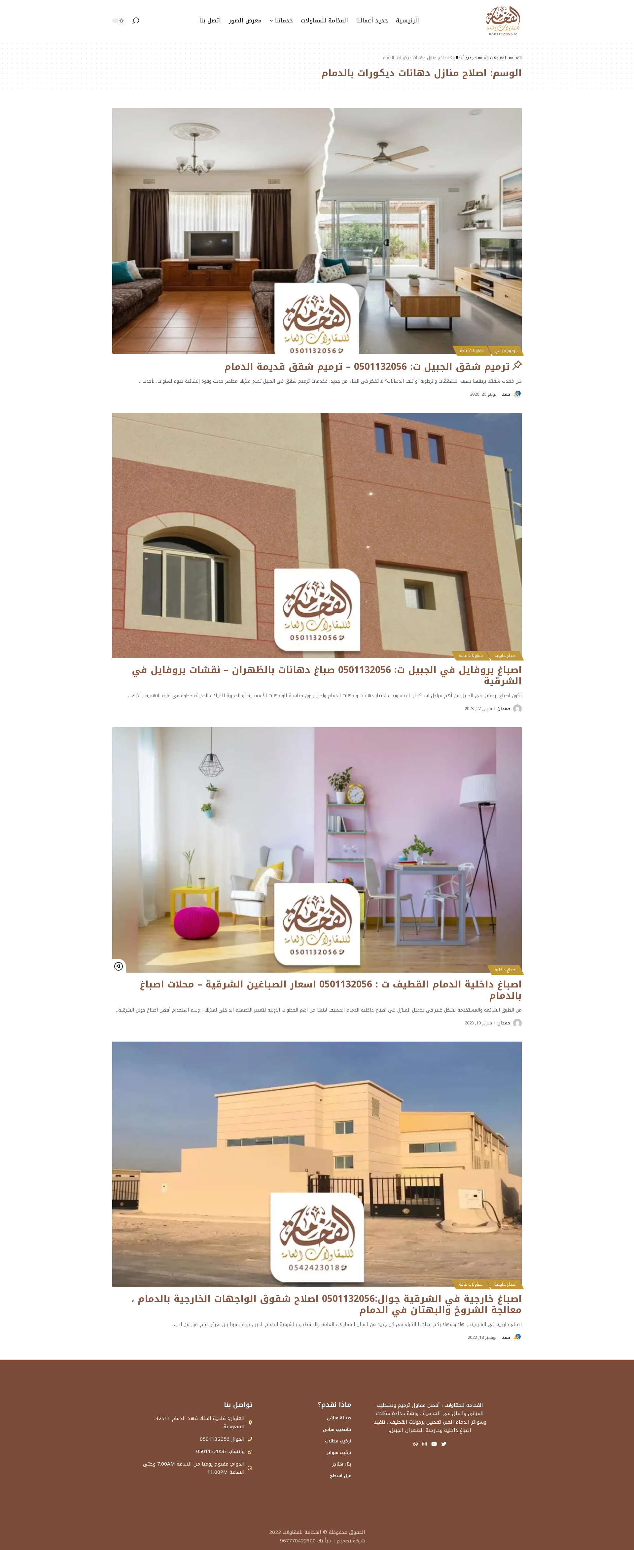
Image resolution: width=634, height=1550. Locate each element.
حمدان (504, 708)
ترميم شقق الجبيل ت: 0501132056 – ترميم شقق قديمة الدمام (367, 366)
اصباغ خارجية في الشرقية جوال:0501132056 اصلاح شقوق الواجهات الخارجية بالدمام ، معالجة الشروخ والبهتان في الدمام (326, 1304)
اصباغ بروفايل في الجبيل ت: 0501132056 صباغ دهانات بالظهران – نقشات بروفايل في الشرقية (327, 675)
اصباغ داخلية (505, 970)
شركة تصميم (351, 1540)
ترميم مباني (505, 351)
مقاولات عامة (472, 351)
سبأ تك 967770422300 (306, 1540)
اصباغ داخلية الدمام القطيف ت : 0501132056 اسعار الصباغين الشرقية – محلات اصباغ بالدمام (331, 990)
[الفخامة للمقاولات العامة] (503, 20)
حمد (506, 394)
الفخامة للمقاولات (302, 1532)
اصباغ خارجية (505, 656)
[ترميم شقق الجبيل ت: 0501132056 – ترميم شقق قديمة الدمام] (317, 231)
